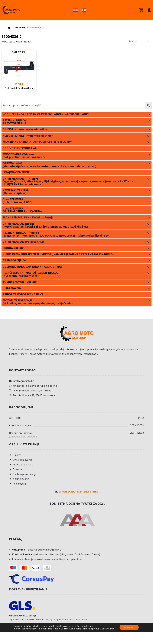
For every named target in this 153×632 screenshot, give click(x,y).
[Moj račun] (149, 10)
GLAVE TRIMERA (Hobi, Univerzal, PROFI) (17, 201)
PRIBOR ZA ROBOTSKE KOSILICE (23, 294)
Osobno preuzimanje (24, 474)
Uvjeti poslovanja (22, 459)
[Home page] (9, 27)
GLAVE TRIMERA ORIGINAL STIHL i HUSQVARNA (22, 210)
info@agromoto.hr (23, 381)
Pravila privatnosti (23, 464)
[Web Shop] (11, 10)
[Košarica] (141, 10)
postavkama (108, 628)
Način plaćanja (21, 479)
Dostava (17, 469)
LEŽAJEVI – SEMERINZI (16, 172)
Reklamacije (19, 483)
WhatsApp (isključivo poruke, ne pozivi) (35, 385)
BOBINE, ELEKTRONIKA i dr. (20, 148)
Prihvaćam (129, 627)
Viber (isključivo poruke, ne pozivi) (32, 390)
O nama (17, 455)
